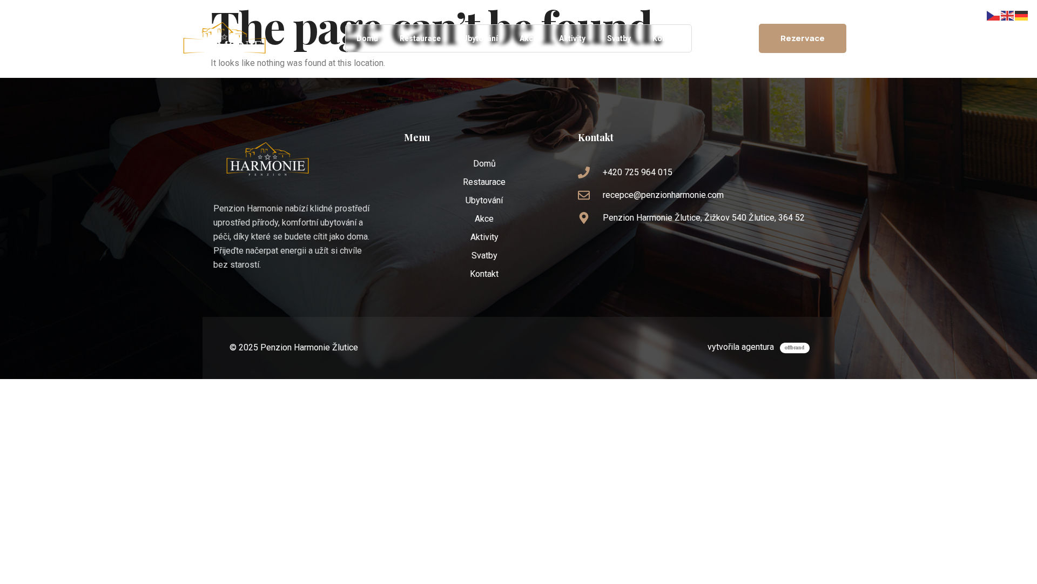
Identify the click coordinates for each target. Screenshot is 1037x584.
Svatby (619, 38)
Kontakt (666, 38)
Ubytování (480, 38)
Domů (367, 38)
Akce (528, 38)
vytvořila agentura (741, 347)
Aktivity (572, 38)
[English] (1008, 15)
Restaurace (420, 38)
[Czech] (994, 15)
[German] (1022, 15)
